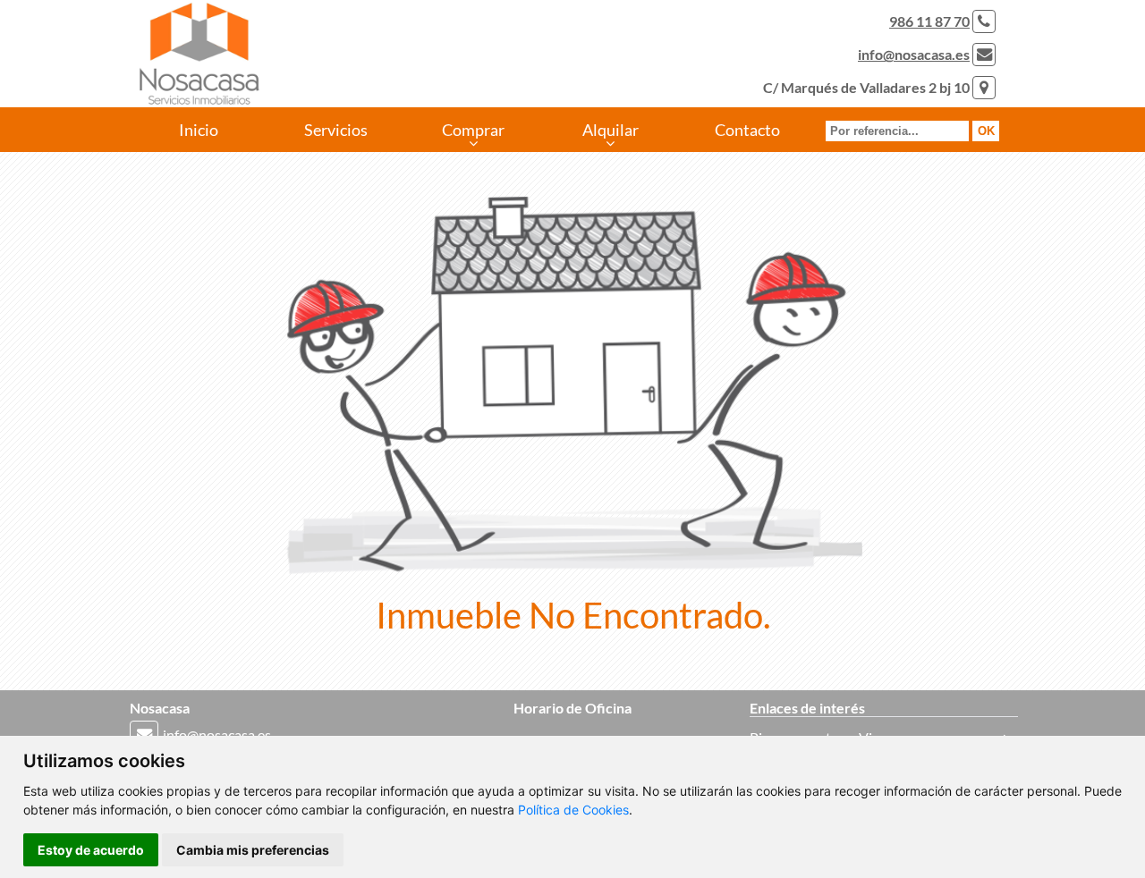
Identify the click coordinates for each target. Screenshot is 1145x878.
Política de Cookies (573, 809)
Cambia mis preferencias (252, 849)
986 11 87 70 (929, 21)
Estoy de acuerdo (91, 849)
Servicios (336, 129)
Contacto (747, 129)
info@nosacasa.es (914, 54)
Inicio (198, 129)
